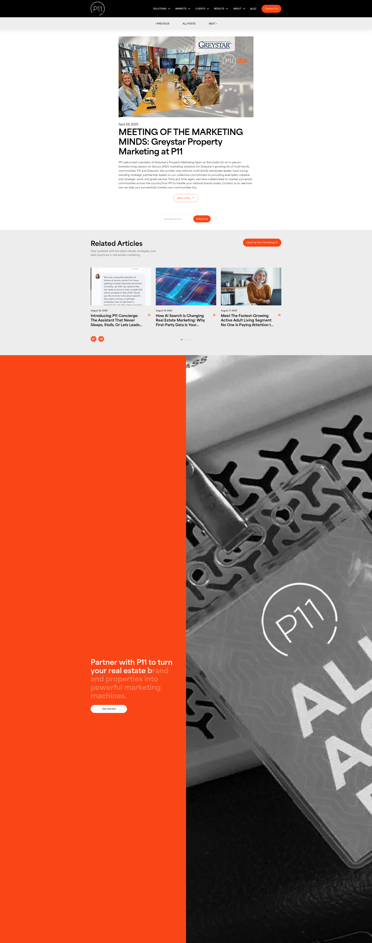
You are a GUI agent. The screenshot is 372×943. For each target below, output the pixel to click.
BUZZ (253, 8)
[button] (162, 8)
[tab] (181, 339)
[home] (98, 8)
